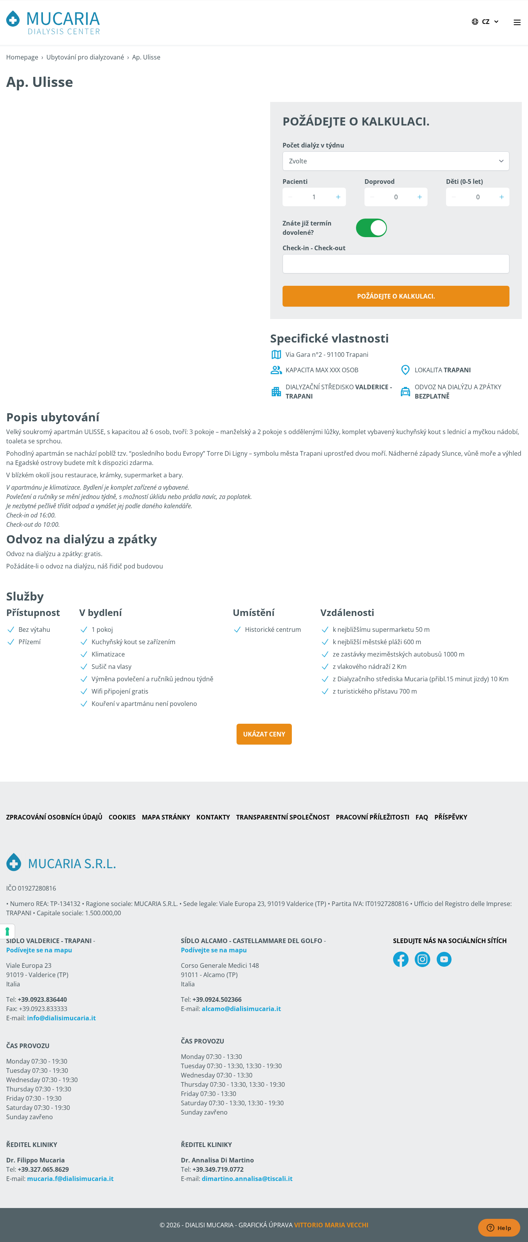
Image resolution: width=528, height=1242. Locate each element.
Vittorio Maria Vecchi (331, 1225)
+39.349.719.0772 (218, 1169)
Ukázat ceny (264, 734)
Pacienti (295, 181)
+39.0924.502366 (217, 999)
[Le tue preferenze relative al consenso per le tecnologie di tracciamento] (7, 931)
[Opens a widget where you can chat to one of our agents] (499, 1228)
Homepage (22, 57)
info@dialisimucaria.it (61, 1018)
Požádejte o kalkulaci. (396, 296)
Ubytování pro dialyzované (85, 57)
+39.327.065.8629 (43, 1169)
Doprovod (379, 181)
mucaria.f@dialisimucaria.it (70, 1178)
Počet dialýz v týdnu (313, 145)
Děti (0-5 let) (464, 181)
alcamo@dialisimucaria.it (241, 1008)
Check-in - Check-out (314, 248)
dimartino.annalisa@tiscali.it (247, 1178)
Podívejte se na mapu (39, 950)
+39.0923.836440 (42, 999)
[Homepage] (53, 22)
